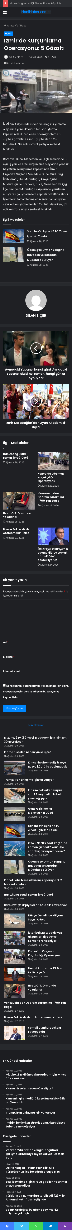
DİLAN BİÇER (16, 57)
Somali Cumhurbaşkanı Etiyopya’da (44, 1030)
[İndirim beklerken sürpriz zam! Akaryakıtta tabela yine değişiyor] (14, 795)
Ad (5, 642)
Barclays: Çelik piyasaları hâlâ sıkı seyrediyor (35, 905)
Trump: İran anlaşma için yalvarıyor (29, 780)
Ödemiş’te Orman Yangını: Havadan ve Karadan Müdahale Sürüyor (45, 255)
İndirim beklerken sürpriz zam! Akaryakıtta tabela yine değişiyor (45, 794)
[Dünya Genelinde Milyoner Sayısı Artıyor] (14, 921)
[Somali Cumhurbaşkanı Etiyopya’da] (14, 1033)
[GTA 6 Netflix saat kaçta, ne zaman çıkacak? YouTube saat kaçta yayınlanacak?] (14, 848)
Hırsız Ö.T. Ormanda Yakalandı (17, 515)
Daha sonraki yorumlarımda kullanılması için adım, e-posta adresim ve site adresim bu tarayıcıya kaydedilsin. (36, 691)
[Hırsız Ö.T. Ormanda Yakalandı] (19, 500)
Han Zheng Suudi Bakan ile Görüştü (15, 456)
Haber (23, 25)
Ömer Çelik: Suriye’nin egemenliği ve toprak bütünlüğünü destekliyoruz (53, 554)
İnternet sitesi (11, 671)
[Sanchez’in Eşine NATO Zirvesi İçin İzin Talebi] (13, 236)
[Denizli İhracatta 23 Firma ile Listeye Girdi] (14, 973)
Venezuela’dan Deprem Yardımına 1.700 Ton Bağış (51, 497)
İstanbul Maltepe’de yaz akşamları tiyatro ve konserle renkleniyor (45, 937)
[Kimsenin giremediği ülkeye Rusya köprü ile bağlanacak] (14, 768)
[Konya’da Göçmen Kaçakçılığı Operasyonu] (53, 461)
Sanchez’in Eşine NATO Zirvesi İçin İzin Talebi (44, 828)
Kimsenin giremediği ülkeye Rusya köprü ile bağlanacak (47, 765)
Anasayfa (12, 25)
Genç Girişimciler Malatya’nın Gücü (40, 811)
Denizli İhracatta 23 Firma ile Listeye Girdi (46, 970)
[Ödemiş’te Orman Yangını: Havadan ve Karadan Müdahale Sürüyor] (13, 254)
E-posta (9, 656)
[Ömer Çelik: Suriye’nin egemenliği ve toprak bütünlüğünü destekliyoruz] (53, 536)
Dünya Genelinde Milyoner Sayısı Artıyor (46, 917)
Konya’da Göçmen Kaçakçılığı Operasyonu (51, 477)
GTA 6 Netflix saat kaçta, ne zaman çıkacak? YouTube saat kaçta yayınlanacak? (47, 847)
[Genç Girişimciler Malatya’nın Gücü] (14, 814)
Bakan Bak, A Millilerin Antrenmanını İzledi (18, 531)
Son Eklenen (36, 725)
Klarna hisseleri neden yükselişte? (27, 752)
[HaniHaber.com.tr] (36, 12)
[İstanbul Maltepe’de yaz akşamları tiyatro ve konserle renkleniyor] (14, 938)
